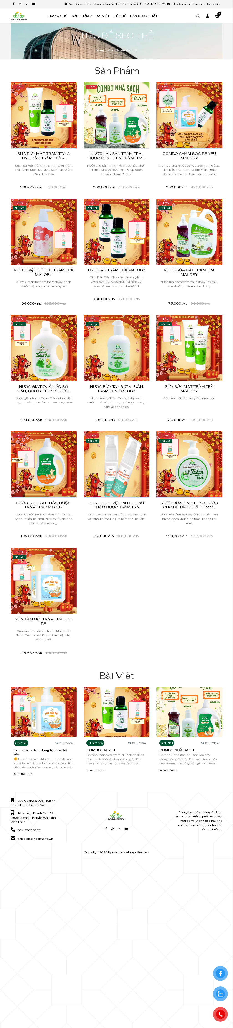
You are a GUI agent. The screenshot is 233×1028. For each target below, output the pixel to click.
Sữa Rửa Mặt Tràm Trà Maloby (189, 388)
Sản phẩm (80, 16)
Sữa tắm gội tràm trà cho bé (44, 621)
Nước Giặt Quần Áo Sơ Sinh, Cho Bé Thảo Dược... (44, 388)
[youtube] (33, 4)
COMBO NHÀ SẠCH (176, 750)
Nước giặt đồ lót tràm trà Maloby (43, 272)
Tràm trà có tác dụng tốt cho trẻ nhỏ (40, 752)
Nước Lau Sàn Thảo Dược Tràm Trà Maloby (43, 505)
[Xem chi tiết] (63, 88)
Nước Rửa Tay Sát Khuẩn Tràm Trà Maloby (116, 388)
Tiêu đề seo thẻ (125, 50)
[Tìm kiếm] (198, 15)
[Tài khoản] (207, 15)
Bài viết (102, 16)
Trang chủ (58, 16)
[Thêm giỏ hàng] (136, 88)
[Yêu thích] (55, 88)
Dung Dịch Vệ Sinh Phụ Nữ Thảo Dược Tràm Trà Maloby (116, 507)
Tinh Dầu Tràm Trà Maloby (116, 270)
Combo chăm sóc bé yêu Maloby (189, 155)
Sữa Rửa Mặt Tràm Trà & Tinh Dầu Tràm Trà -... (43, 155)
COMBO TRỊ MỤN (101, 750)
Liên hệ (120, 16)
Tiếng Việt (213, 4)
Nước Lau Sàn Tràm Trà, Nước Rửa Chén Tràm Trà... (116, 155)
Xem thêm (21, 774)
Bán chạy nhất (143, 16)
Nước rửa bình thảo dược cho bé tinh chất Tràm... (189, 505)
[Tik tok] (20, 4)
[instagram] (26, 4)
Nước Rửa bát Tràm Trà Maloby (189, 272)
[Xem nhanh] (71, 88)
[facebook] (14, 4)
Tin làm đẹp (95, 742)
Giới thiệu (21, 742)
